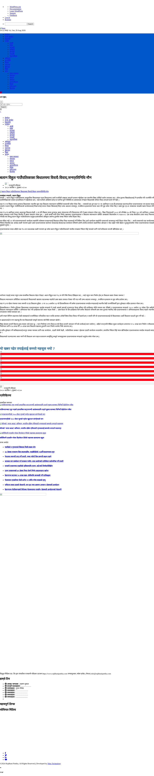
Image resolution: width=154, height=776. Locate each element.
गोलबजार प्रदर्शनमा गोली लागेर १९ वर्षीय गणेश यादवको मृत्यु (25, 480)
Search (3, 107)
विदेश (11, 84)
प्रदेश (7, 41)
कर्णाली (12, 52)
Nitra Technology (54, 764)
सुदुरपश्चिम (13, 56)
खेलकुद (7, 67)
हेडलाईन (8, 39)
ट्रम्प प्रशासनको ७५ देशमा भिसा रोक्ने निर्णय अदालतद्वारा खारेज (26, 471)
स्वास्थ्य (7, 65)
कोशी (11, 43)
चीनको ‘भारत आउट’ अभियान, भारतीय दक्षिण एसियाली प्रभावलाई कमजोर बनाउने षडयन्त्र (30, 428)
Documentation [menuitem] (15, 9)
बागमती (12, 47)
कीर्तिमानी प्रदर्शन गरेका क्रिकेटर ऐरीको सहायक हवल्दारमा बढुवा (22, 438)
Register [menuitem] (8, 20)
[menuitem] (79, 24)
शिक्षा (6, 69)
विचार (7, 62)
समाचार (12, 75)
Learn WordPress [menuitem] (16, 11)
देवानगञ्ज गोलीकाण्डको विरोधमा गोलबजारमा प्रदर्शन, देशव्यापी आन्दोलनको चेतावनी (33, 489)
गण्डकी (12, 54)
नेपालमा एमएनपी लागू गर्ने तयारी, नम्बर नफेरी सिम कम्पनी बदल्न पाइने (28, 456)
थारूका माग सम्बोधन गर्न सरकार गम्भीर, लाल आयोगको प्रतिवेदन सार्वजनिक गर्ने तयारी (34, 461)
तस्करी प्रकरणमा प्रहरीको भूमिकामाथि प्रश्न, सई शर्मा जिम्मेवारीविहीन (29, 466)
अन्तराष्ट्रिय (14, 82)
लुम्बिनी (12, 49)
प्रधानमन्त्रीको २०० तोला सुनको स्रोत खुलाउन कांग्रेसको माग (21, 419)
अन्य (6, 71)
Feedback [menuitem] (13, 15)
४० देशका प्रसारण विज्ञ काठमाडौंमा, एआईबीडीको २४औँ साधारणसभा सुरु (30, 452)
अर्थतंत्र (7, 58)
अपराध (12, 80)
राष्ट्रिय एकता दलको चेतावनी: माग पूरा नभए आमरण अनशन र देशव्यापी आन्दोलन (32, 485)
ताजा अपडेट (9, 37)
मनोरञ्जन (13, 86)
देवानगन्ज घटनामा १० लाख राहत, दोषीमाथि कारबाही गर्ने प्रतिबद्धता (27, 475)
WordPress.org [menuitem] (15, 7)
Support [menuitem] (13, 13)
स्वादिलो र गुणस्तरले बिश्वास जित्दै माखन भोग (20, 447)
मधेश (11, 45)
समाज (12, 78)
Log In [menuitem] (7, 18)
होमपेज (7, 34)
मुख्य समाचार (14, 73)
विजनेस (12, 88)
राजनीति (8, 60)
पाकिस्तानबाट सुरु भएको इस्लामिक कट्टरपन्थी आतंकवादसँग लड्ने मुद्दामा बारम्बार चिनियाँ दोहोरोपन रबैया (35, 409)
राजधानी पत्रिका (14, 185)
